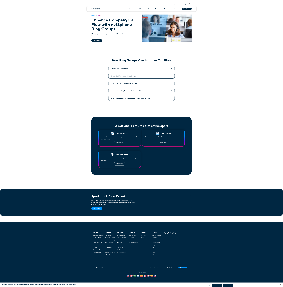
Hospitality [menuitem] (119, 245)
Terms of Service (150, 267)
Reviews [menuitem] (154, 250)
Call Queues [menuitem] (108, 245)
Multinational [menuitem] (132, 240)
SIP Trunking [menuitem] (96, 245)
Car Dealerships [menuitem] (121, 235)
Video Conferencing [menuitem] (110, 240)
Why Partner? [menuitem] (144, 235)
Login (185, 4)
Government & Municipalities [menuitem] (122, 237)
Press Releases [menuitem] (156, 242)
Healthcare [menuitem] (119, 242)
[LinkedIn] (165, 233)
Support (174, 4)
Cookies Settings (206, 285)
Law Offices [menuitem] (120, 247)
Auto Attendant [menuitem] (109, 242)
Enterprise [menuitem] (131, 237)
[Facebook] (168, 233)
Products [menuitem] (96, 232)
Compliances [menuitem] (155, 240)
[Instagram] (175, 233)
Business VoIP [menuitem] (96, 250)
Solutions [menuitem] (132, 232)
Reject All (217, 285)
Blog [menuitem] (153, 245)
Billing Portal (180, 4)
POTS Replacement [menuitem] (133, 242)
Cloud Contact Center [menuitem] (98, 240)
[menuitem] (109, 255)
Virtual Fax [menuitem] (107, 250)
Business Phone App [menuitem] (110, 252)
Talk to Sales (97, 40)
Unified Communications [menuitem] (98, 235)
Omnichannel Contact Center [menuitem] (98, 242)
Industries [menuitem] (120, 232)
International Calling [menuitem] (110, 237)
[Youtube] (173, 233)
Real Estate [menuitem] (120, 250)
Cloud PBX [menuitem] (95, 247)
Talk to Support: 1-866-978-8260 (97, 4)
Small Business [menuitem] (132, 235)
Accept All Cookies (228, 285)
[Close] (280, 284)
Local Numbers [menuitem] (108, 247)
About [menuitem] (154, 232)
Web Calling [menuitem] (108, 235)
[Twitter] (170, 233)
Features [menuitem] (108, 232)
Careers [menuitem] (154, 252)
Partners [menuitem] (143, 232)
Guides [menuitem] (154, 247)
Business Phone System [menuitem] (98, 237)
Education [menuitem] (119, 240)
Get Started (186, 9)
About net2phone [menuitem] (156, 235)
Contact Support (182, 267)
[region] (141, 284)
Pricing (150, 9)
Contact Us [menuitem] (155, 254)
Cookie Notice (163, 267)
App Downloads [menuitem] (97, 252)
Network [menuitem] (154, 237)
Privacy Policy (157, 267)
